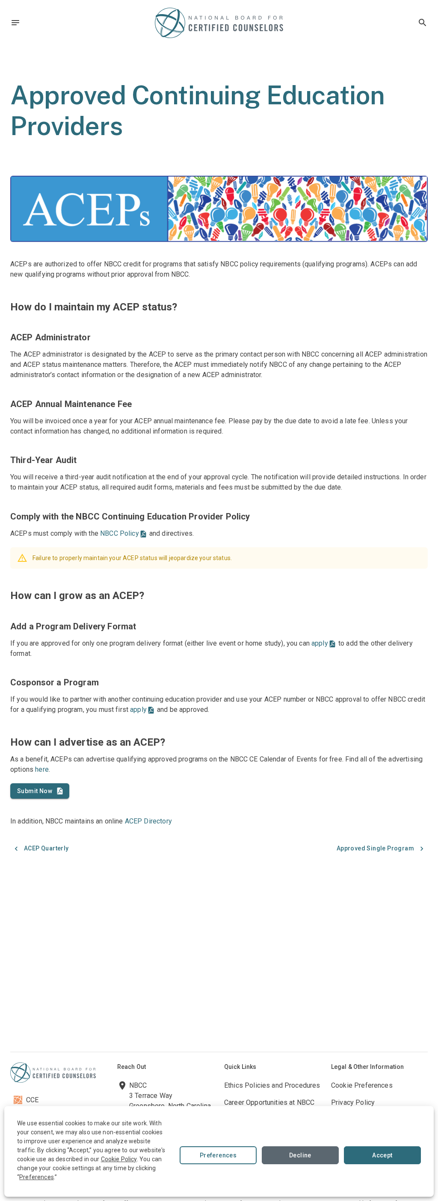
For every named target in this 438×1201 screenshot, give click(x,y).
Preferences (218, 1155)
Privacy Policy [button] (353, 1102)
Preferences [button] (36, 1177)
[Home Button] (219, 23)
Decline (300, 1155)
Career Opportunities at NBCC (269, 1102)
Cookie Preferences (362, 1085)
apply (319, 643)
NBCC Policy (119, 533)
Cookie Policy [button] (119, 1159)
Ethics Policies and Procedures (272, 1085)
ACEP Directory (148, 821)
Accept (382, 1155)
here (42, 769)
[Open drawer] (15, 22)
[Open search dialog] (422, 22)
